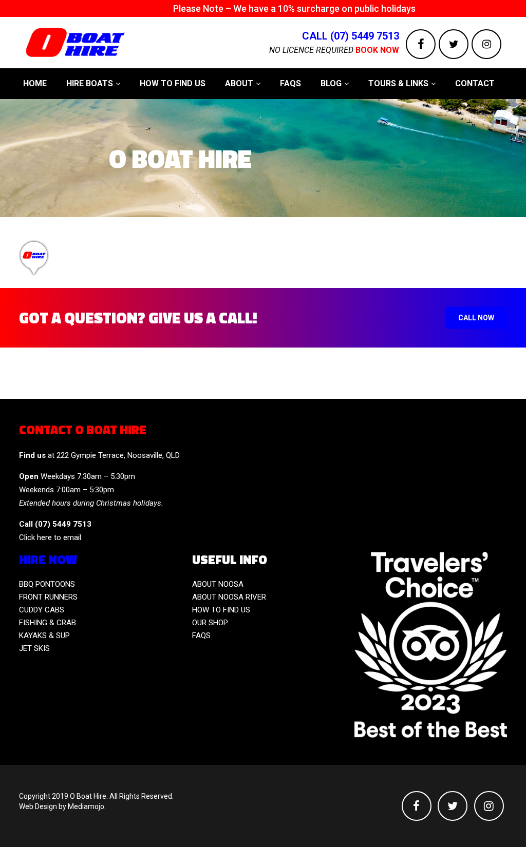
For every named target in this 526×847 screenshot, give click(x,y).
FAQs (201, 635)
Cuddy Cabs (41, 609)
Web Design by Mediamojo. (62, 806)
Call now (476, 318)
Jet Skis (34, 648)
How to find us (221, 609)
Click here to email (50, 537)
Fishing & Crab (47, 622)
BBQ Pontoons (47, 584)
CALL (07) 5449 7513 (350, 36)
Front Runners (48, 597)
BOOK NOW (377, 50)
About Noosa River (229, 597)
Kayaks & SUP (44, 635)
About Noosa (217, 584)
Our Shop (210, 622)
